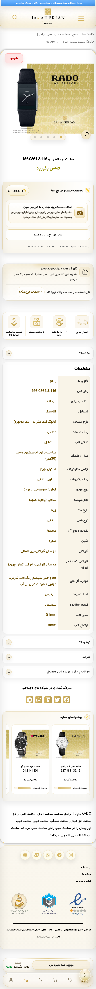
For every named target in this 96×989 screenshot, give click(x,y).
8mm (52, 625)
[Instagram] (71, 855)
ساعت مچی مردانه (34, 828)
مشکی (51, 432)
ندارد (52, 541)
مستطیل (50, 442)
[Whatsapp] (48, 855)
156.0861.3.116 (43, 391)
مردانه (51, 401)
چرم (43, 469)
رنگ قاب (25, 578)
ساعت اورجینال (80, 821)
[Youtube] (25, 855)
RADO (86, 813)
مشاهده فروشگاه (30, 292)
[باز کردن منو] (81, 19)
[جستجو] (15, 17)
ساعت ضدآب (59, 821)
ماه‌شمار (51, 530)
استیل (51, 469)
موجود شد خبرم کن (61, 965)
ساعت (59, 813)
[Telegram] (59, 855)
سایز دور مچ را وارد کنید (48, 235)
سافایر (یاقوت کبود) (42, 500)
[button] (86, 134)
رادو (53, 380)
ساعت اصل (45, 813)
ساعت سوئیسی (58, 34)
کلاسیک (51, 411)
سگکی (51, 520)
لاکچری (65, 835)
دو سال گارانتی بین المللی (38, 551)
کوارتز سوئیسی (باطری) (40, 489)
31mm (51, 615)
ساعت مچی (78, 34)
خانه (91, 34)
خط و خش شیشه (44, 578)
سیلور (52, 479)
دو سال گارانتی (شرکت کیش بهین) (32, 564)
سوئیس (50, 594)
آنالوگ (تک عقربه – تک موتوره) (35, 421)
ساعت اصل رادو (24, 813)
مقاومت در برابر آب (33, 584)
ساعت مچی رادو (59, 828)
